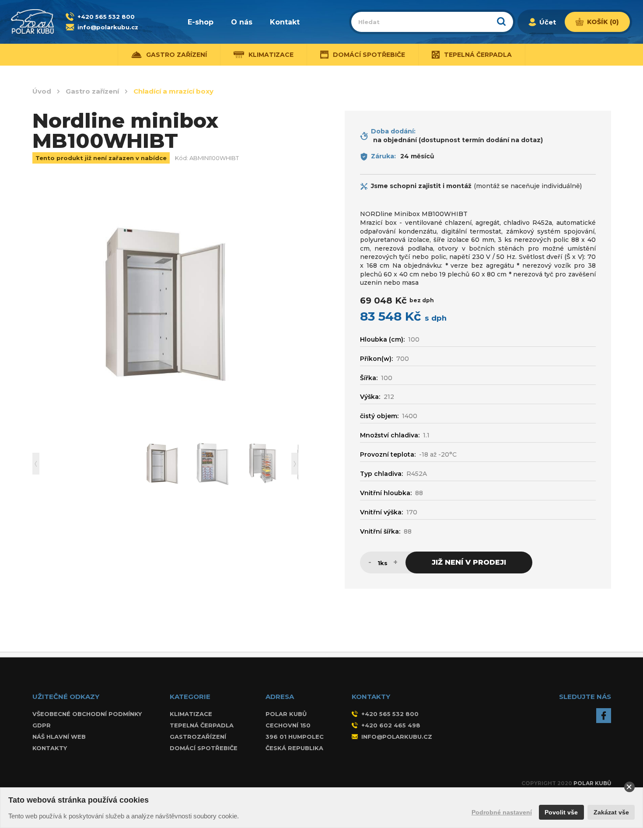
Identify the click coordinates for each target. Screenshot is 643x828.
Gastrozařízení (198, 736)
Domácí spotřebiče (204, 747)
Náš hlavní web (59, 736)
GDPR (41, 725)
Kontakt (285, 22)
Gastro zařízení (92, 91)
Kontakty (49, 747)
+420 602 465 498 (390, 725)
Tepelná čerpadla (202, 725)
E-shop (200, 22)
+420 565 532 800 (106, 16)
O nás (241, 22)
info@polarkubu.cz (107, 27)
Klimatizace (191, 713)
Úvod (41, 91)
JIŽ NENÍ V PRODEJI (469, 562)
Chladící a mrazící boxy (173, 91)
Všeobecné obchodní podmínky (87, 713)
